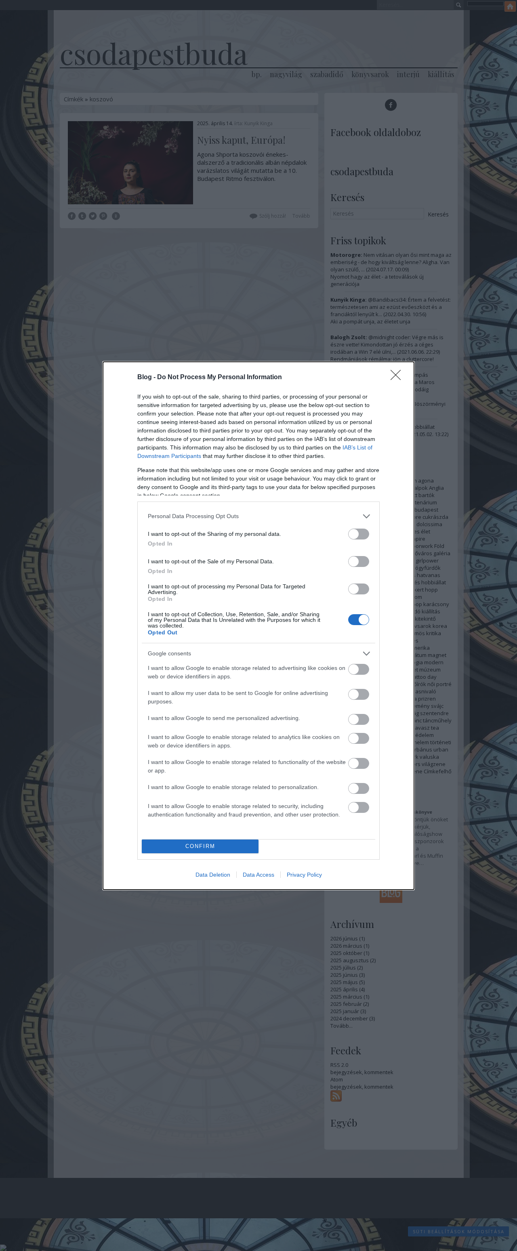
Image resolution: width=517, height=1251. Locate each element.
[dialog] (258, 626)
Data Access (258, 874)
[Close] (398, 377)
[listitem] (258, 516)
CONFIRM (200, 846)
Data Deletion (212, 874)
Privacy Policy (304, 874)
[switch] (358, 534)
